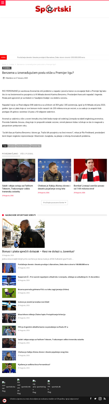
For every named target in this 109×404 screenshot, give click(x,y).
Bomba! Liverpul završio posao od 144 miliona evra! (89, 187)
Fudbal (11, 64)
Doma (4, 64)
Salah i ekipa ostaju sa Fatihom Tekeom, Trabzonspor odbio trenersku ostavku (17, 188)
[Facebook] (91, 399)
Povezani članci (10, 154)
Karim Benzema (23, 146)
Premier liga (35, 146)
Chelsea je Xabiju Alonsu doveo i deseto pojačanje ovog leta (54, 187)
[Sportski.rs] (54, 3)
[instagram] (100, 399)
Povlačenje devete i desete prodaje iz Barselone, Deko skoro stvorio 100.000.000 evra (51, 57)
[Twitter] (95, 399)
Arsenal (12, 146)
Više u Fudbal (26, 154)
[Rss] (105, 399)
